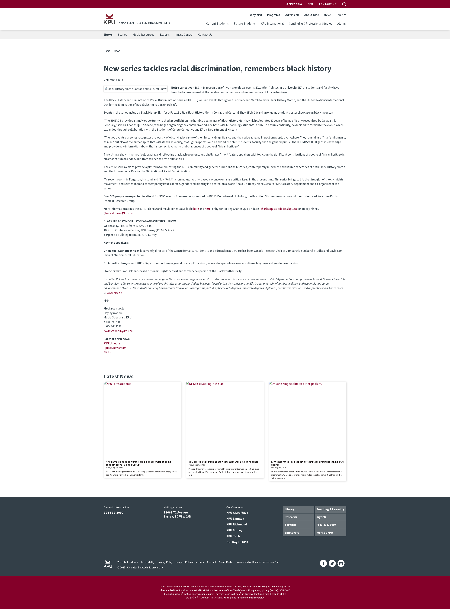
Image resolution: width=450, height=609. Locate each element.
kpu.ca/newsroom (115, 348)
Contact (211, 562)
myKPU (321, 517)
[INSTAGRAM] (341, 563)
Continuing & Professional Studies (310, 23)
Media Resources (143, 35)
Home (107, 50)
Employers (292, 533)
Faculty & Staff (326, 525)
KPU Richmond (236, 524)
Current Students (217, 23)
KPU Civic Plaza (237, 513)
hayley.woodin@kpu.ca (118, 331)
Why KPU (256, 15)
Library (290, 509)
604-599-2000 (113, 513)
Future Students (245, 23)
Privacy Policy (165, 562)
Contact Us (327, 4)
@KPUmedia (112, 343)
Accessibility (148, 562)
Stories (122, 35)
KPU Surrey (234, 530)
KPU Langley (235, 518)
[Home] (109, 19)
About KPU (311, 15)
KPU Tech (233, 536)
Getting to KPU (237, 542)
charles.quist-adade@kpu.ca (279, 209)
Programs (273, 15)
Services (290, 525)
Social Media (226, 562)
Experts (165, 35)
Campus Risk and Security (190, 562)
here (196, 209)
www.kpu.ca (114, 292)
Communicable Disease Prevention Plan (257, 562)
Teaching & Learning (330, 509)
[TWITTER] (332, 563)
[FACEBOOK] (323, 563)
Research (291, 517)
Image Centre (183, 35)
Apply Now (294, 4)
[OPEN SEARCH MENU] (344, 4)
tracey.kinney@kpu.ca (119, 213)
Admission (292, 15)
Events (341, 15)
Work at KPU (324, 533)
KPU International (272, 23)
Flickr (107, 352)
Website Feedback (127, 562)
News (328, 15)
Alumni (341, 23)
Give (310, 4)
